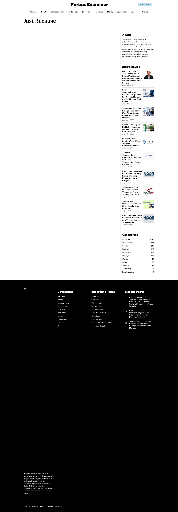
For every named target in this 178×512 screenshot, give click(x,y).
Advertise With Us (98, 313)
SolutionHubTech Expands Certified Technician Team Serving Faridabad (130, 191)
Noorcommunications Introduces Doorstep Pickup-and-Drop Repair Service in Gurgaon (132, 176)
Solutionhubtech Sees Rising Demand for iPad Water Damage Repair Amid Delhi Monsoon (132, 113)
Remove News (97, 319)
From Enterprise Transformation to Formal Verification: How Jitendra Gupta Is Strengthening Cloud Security (132, 77)
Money (125, 259)
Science (125, 265)
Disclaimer (95, 316)
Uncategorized (128, 272)
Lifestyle (125, 256)
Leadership (126, 252)
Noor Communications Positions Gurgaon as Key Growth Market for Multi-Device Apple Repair (132, 96)
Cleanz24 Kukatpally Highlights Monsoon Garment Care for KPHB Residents (131, 128)
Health (125, 246)
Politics (125, 262)
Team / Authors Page (100, 326)
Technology (127, 269)
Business (126, 239)
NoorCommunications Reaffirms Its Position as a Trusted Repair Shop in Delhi (132, 219)
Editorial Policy (97, 309)
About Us (95, 296)
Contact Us (96, 300)
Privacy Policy (96, 303)
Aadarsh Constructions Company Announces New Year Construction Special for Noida (131, 158)
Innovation (126, 249)
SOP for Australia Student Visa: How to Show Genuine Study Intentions (131, 205)
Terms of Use (96, 306)
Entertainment (128, 243)
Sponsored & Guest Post (101, 323)
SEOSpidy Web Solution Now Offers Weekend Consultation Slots (131, 142)
